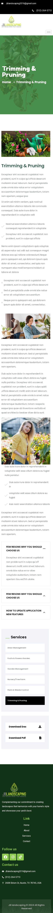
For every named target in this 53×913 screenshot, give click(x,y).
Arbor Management (16, 647)
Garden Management (17, 669)
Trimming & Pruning (17, 700)
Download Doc (18, 726)
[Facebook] (5, 857)
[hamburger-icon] (49, 32)
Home (7, 82)
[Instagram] (13, 857)
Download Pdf (17, 738)
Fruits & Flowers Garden (18, 658)
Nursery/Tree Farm (16, 679)
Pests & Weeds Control (18, 690)
